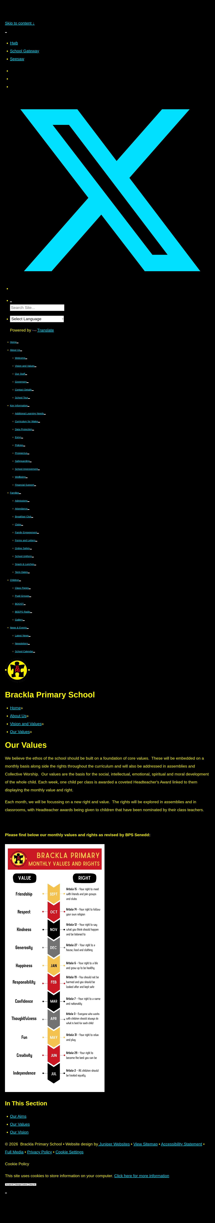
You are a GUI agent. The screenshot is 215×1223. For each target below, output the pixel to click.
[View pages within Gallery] (24, 620)
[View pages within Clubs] (22, 525)
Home (15, 708)
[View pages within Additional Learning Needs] (45, 414)
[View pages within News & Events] (28, 628)
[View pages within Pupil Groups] (30, 596)
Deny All (32, 1184)
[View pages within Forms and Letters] (36, 541)
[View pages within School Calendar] (34, 652)
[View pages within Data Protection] (33, 430)
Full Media (14, 1152)
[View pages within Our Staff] (26, 374)
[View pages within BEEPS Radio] (31, 612)
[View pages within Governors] (28, 382)
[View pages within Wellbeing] (27, 477)
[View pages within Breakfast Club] (32, 517)
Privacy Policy (39, 1152)
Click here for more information (141, 1176)
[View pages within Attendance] (28, 509)
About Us (18, 716)
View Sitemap (145, 1144)
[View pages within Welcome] (26, 358)
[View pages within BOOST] (25, 604)
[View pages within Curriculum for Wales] (39, 422)
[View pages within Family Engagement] (38, 533)
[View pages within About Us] (21, 350)
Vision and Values (26, 724)
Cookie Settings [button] (69, 1152)
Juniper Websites (114, 1144)
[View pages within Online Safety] (31, 549)
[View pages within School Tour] (29, 398)
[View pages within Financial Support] (35, 485)
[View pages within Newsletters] (29, 644)
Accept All (9, 1184)
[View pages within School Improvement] (39, 469)
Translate (45, 330)
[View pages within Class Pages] (30, 588)
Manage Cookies (21, 1184)
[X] (110, 288)
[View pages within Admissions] (28, 501)
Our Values (20, 731)
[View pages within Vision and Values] (35, 366)
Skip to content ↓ (20, 23)
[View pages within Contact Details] (33, 390)
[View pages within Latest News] (30, 636)
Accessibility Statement (181, 1144)
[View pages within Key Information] (28, 406)
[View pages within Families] (20, 493)
